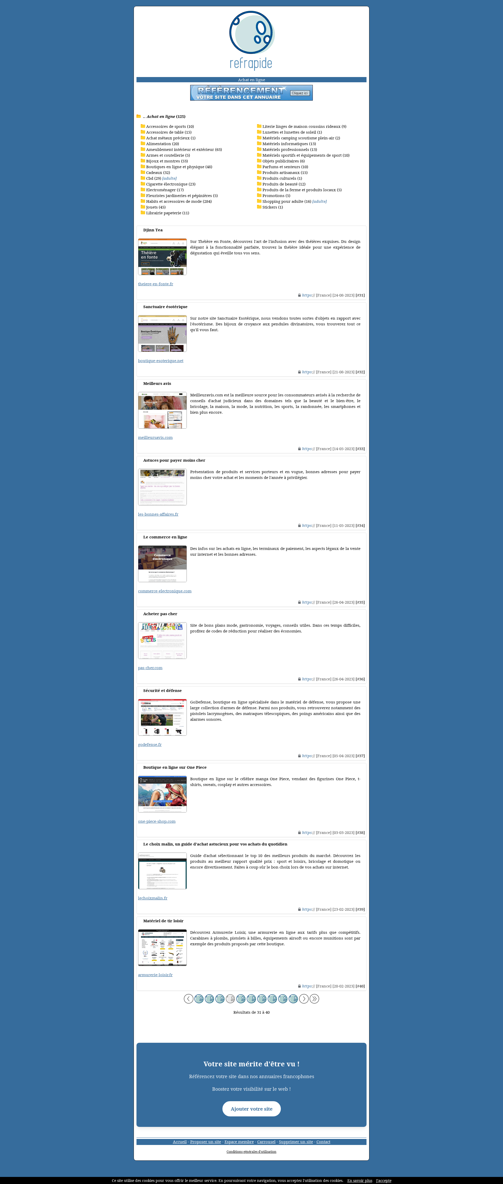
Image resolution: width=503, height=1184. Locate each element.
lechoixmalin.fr (152, 898)
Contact (323, 1141)
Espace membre (239, 1141)
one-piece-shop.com (157, 821)
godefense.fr (150, 744)
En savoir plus (359, 1180)
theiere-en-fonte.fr (155, 283)
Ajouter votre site (251, 1109)
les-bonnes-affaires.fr (158, 514)
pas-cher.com (150, 667)
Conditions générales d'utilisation (251, 1151)
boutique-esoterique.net (160, 360)
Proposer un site (205, 1141)
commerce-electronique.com (165, 590)
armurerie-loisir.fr (155, 974)
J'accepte (383, 1180)
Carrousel (266, 1141)
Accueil (180, 1141)
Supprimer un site (296, 1141)
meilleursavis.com (155, 437)
